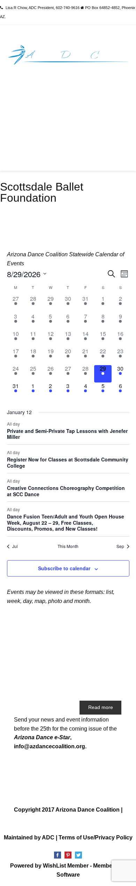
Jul (15, 546)
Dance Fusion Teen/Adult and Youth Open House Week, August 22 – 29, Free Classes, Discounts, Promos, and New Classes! (65, 522)
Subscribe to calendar (64, 568)
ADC (48, 837)
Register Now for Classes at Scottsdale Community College (67, 462)
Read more (100, 707)
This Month (68, 546)
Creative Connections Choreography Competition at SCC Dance (66, 491)
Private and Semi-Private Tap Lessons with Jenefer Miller (67, 434)
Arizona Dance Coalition (87, 810)
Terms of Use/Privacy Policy (96, 837)
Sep (120, 546)
